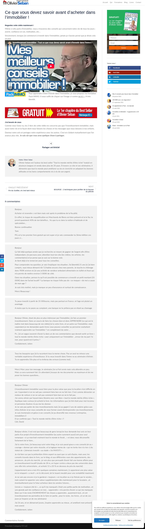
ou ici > (81, 97)
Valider (123, 48)
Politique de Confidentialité (126, 525)
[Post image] (109, 95)
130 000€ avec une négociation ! (121, 100)
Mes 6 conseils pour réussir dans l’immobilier (125, 94)
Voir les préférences (134, 520)
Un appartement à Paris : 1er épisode (123, 106)
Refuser (118, 520)
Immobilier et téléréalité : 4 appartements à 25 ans (125, 112)
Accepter (102, 520)
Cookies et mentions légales (110, 525)
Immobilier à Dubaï (117, 119)
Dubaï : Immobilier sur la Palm (121, 125)
